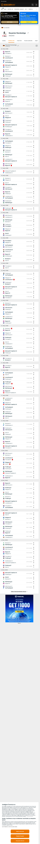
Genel (4, 40)
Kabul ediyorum (20, 831)
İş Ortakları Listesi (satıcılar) (9, 826)
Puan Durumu (28, 40)
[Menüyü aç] (36, 4)
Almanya (6, 27)
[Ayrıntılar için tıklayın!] (19, 52)
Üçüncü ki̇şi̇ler (30, 816)
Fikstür (19, 40)
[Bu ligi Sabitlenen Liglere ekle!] (28, 32)
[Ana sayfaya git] (9, 5)
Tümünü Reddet (20, 836)
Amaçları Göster (20, 840)
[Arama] (32, 4)
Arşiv (36, 40)
